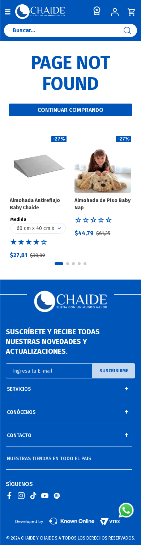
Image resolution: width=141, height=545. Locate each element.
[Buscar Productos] (130, 30)
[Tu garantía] (95, 13)
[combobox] (70, 32)
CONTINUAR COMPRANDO (70, 109)
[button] (59, 263)
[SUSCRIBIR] (114, 370)
